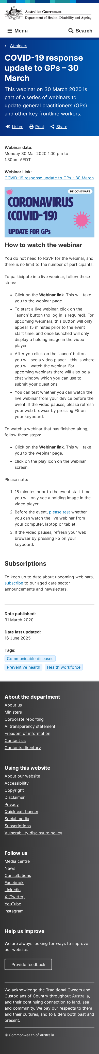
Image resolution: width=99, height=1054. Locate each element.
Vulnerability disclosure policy (33, 832)
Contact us (15, 740)
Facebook (14, 882)
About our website (22, 776)
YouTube (13, 903)
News (10, 868)
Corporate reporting (24, 719)
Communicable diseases (30, 658)
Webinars (18, 45)
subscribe (14, 582)
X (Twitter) (15, 896)
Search (84, 30)
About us (13, 704)
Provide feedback (28, 964)
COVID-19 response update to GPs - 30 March (49, 177)
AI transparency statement (30, 726)
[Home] (49, 13)
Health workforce (63, 667)
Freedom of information (27, 733)
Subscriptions (18, 825)
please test (59, 511)
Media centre (17, 861)
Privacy (12, 804)
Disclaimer (15, 797)
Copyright (14, 790)
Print (39, 126)
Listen (17, 126)
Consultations (18, 875)
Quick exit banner (21, 811)
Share (61, 126)
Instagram (14, 910)
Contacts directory (23, 747)
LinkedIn (13, 889)
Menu (20, 30)
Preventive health (23, 667)
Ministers (13, 712)
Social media (17, 818)
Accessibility (17, 783)
